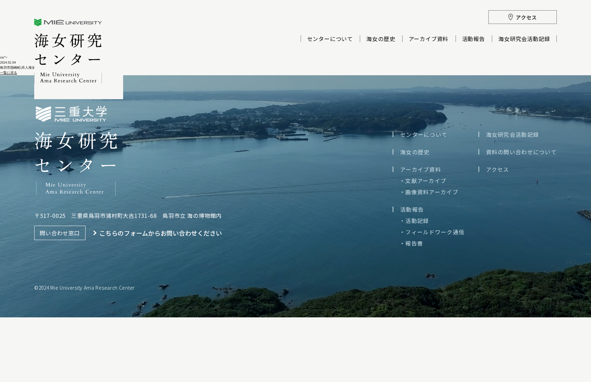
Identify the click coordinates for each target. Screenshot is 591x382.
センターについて (330, 39)
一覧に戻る (8, 73)
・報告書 (411, 243)
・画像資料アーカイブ (428, 192)
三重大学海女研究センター (68, 51)
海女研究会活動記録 (524, 39)
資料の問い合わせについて (521, 152)
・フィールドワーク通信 (431, 232)
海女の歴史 (380, 39)
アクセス (497, 169)
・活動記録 (414, 220)
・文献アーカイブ (422, 180)
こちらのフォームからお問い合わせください (160, 232)
